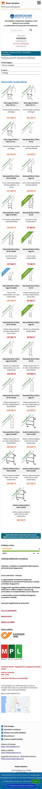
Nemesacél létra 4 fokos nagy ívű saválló (11, 360)
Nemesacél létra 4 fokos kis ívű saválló (11, 323)
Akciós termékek (21, 43)
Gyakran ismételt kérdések (13, 739)
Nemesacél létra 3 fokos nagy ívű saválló (11, 287)
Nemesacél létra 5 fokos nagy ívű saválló (11, 433)
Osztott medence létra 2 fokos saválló (31, 433)
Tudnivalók (21, 41)
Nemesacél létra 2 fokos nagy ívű (31, 177)
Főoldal (21, 35)
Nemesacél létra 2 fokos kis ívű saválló (11, 177)
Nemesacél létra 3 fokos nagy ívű (31, 250)
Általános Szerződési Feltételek (15, 733)
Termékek (21, 38)
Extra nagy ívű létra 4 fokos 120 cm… (31, 104)
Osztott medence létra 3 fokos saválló (11, 470)
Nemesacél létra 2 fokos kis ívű (31, 140)
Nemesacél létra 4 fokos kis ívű (31, 287)
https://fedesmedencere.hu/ (11, 752)
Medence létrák (15, 52)
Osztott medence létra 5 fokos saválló (21, 506)
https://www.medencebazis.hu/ (12, 759)
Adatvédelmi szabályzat (12, 729)
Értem (36, 781)
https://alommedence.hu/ (10, 746)
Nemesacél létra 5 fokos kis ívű (31, 360)
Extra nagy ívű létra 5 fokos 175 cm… (11, 140)
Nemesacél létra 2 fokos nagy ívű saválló (11, 214)
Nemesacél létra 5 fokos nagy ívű (31, 396)
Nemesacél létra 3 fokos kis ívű (31, 214)
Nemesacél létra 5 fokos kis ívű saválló (11, 396)
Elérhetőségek (9, 726)
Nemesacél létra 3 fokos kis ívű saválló (11, 250)
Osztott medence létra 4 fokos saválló (31, 470)
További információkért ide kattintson (21, 786)
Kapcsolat (21, 46)
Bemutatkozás (9, 736)
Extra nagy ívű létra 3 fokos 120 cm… (11, 104)
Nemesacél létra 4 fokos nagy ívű (31, 323)
